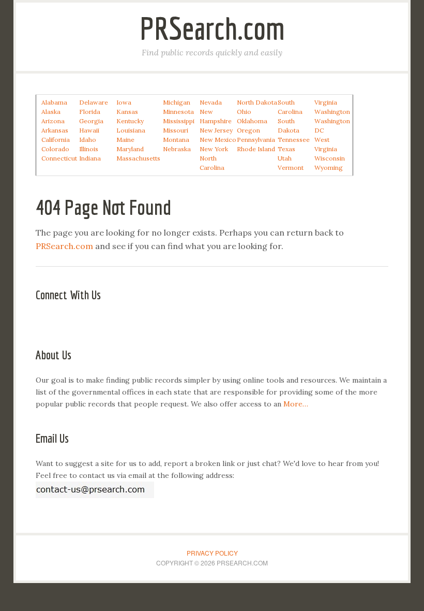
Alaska (50, 111)
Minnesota (178, 111)
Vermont (291, 167)
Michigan (176, 102)
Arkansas (54, 130)
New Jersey (216, 130)
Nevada (211, 102)
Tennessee (294, 139)
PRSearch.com (212, 28)
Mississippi (178, 121)
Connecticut (59, 158)
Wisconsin (329, 158)
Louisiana (130, 130)
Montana (176, 139)
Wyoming (328, 167)
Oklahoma (252, 121)
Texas (286, 149)
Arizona (53, 121)
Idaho (87, 139)
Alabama (54, 102)
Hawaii (89, 130)
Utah (285, 158)
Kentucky (130, 121)
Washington (332, 111)
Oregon (248, 130)
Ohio (244, 111)
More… (295, 404)
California (55, 139)
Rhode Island (256, 149)
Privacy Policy (212, 552)
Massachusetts (138, 158)
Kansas (127, 111)
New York (214, 149)
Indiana (90, 158)
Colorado (55, 149)
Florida (89, 111)
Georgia (91, 121)
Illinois (88, 149)
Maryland (130, 149)
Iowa (123, 102)
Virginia (325, 102)
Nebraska (177, 149)
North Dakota (257, 102)
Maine (125, 139)
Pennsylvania (256, 139)
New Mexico (218, 139)
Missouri (175, 130)
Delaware (93, 102)
